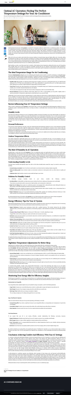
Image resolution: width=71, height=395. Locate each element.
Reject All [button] (57, 393)
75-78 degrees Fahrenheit (30, 341)
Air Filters (15, 212)
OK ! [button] (44, 393)
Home (6, 2)
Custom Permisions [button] (50, 393)
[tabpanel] (34, 33)
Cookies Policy (39, 393)
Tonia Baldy (7, 17)
